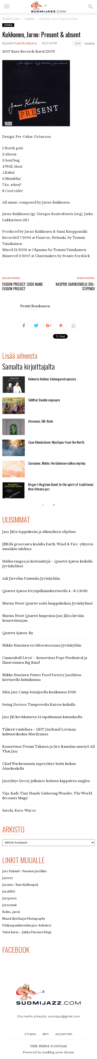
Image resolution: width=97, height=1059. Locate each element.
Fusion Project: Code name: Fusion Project (22, 286)
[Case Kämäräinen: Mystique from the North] (13, 448)
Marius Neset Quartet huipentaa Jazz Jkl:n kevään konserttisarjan (43, 618)
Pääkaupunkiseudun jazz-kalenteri (26, 925)
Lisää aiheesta (19, 356)
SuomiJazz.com (10, 18)
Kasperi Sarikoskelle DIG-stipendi (75, 286)
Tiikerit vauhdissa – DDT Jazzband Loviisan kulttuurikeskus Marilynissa (39, 731)
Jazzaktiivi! (63, 1034)
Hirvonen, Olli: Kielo (40, 421)
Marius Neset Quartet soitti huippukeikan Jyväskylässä (47, 603)
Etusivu (30, 1034)
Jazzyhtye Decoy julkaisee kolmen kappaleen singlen (46, 781)
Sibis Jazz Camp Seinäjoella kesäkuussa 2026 (39, 692)
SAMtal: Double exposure (44, 399)
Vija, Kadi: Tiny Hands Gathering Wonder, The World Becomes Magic (47, 795)
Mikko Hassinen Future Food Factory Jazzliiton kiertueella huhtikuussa (41, 677)
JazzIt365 (8, 891)
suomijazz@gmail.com (64, 1016)
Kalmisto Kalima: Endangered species (52, 378)
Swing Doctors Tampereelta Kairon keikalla (38, 705)
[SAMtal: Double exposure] (13, 405)
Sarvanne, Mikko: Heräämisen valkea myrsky (56, 463)
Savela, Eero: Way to (19, 810)
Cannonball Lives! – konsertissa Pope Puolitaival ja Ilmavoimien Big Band (44, 660)
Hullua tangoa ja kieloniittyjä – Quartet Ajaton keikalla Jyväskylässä (47, 563)
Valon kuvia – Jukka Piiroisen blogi (26, 932)
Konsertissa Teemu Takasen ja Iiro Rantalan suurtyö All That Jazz (48, 749)
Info (46, 1034)
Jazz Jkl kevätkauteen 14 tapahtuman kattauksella (42, 717)
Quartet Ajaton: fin (17, 633)
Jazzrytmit (9, 905)
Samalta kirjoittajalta (28, 367)
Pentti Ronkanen (25, 43)
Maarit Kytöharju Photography (23, 918)
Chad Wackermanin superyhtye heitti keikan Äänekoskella (39, 766)
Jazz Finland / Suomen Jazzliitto (24, 871)
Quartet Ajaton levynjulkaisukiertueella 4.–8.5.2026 (45, 591)
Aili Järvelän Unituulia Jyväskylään (31, 578)
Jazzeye (7, 878)
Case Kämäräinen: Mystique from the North (56, 442)
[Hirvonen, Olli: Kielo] (13, 427)
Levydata (8, 25)
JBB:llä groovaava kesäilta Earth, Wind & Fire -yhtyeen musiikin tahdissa (47, 546)
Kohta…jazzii (11, 912)
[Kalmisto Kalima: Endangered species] (13, 384)
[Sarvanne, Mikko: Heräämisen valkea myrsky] (13, 469)
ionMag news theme (58, 1052)
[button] (90, 6)
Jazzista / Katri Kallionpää (20, 884)
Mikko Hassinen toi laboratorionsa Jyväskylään (41, 645)
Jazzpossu (9, 898)
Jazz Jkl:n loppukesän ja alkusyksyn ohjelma (39, 532)
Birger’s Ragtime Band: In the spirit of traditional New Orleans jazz (60, 486)
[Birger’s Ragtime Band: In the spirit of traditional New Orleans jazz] (13, 490)
